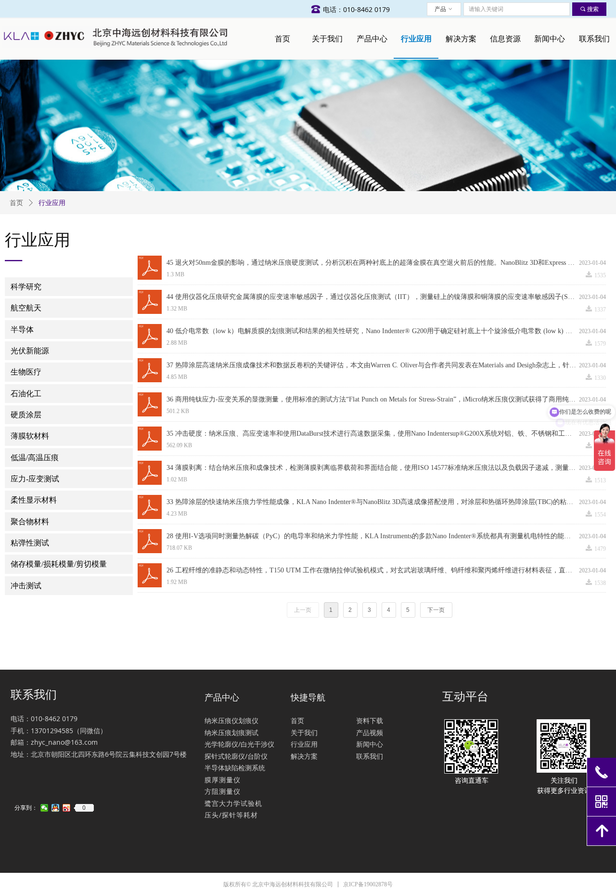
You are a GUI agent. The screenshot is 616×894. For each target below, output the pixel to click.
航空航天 (26, 308)
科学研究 (26, 287)
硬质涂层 (26, 415)
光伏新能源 (30, 351)
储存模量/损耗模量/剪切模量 (59, 564)
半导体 (22, 329)
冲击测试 (26, 586)
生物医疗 (26, 372)
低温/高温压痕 (35, 457)
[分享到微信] (44, 808)
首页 (16, 203)
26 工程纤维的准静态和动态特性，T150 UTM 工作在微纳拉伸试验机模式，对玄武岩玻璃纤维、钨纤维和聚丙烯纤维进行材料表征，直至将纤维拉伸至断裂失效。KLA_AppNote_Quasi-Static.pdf (373, 570)
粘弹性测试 (30, 543)
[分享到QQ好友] (55, 808)
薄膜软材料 (30, 436)
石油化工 (26, 393)
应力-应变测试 (35, 479)
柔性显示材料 (34, 500)
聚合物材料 (30, 522)
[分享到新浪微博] (67, 808)
